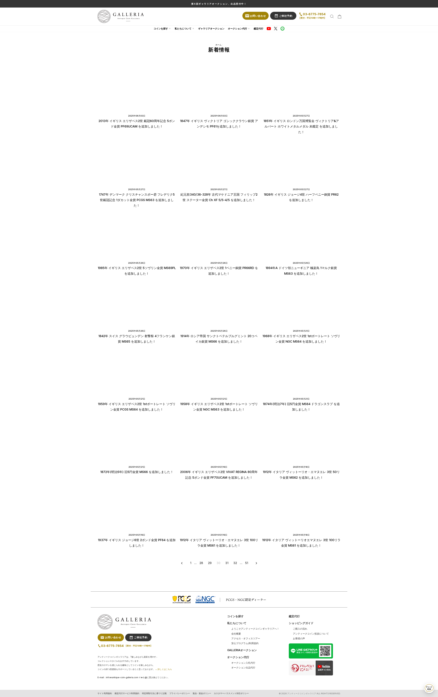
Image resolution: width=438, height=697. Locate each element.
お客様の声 (299, 638)
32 (235, 563)
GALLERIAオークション (242, 650)
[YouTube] (269, 29)
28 (201, 563)
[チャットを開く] (429, 688)
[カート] (339, 16)
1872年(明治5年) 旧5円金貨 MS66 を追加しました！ (136, 472)
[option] (219, 4)
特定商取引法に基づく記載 (154, 693)
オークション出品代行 (243, 667)
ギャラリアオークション (211, 28)
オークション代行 (237, 28)
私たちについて (183, 28)
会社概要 (236, 633)
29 (210, 563)
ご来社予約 (285, 15)
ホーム (218, 44)
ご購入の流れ (300, 629)
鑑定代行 (258, 28)
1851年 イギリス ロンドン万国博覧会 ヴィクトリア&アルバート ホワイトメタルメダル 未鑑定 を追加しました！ (301, 126)
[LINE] (282, 29)
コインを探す (161, 28)
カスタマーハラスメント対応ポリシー (231, 693)
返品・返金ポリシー (202, 693)
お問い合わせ (258, 15)
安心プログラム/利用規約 (245, 643)
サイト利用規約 (105, 693)
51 (246, 563)
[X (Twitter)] (276, 29)
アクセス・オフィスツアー (245, 638)
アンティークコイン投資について (311, 633)
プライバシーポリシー (179, 693)
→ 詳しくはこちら (163, 669)
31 (226, 563)
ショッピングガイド (301, 623)
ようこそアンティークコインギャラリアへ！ (255, 629)
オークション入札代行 (243, 663)
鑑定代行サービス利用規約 (127, 693)
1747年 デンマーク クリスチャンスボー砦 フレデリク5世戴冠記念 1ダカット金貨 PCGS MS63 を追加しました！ (137, 200)
